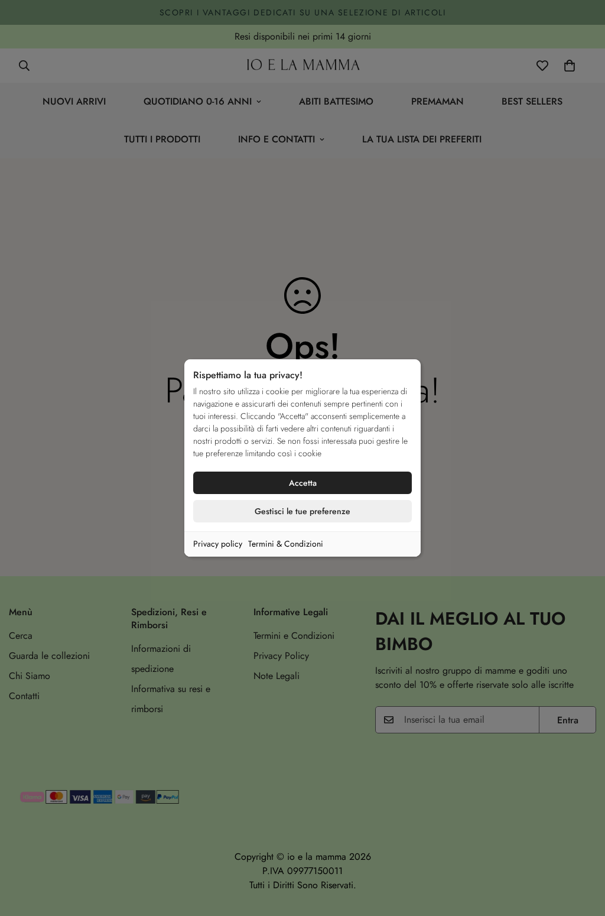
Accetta (303, 483)
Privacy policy (217, 544)
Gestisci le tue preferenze (302, 511)
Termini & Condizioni (285, 544)
